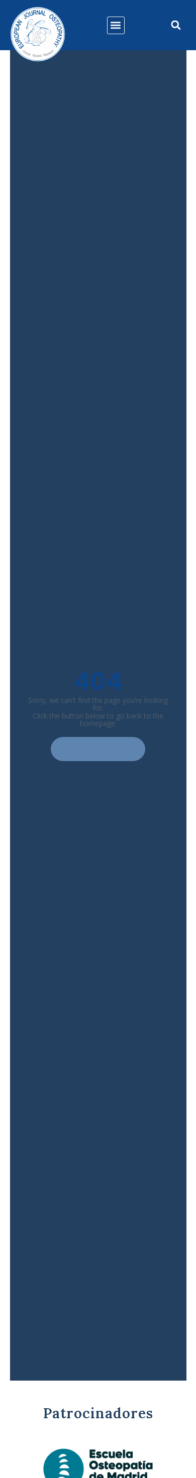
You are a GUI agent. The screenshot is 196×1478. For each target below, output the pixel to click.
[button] (116, 25)
